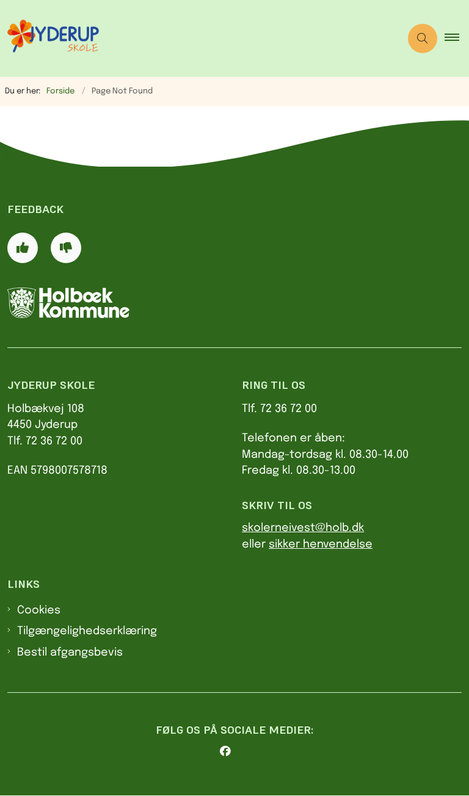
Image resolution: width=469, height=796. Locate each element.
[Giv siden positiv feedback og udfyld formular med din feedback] (22, 248)
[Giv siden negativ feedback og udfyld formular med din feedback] (66, 248)
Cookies (38, 610)
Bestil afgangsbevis (70, 652)
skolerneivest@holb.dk (303, 528)
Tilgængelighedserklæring (87, 631)
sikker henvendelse (321, 544)
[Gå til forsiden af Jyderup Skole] (195, 38)
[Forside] (117, 303)
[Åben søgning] (422, 38)
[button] (457, 38)
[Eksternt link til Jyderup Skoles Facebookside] (239, 751)
